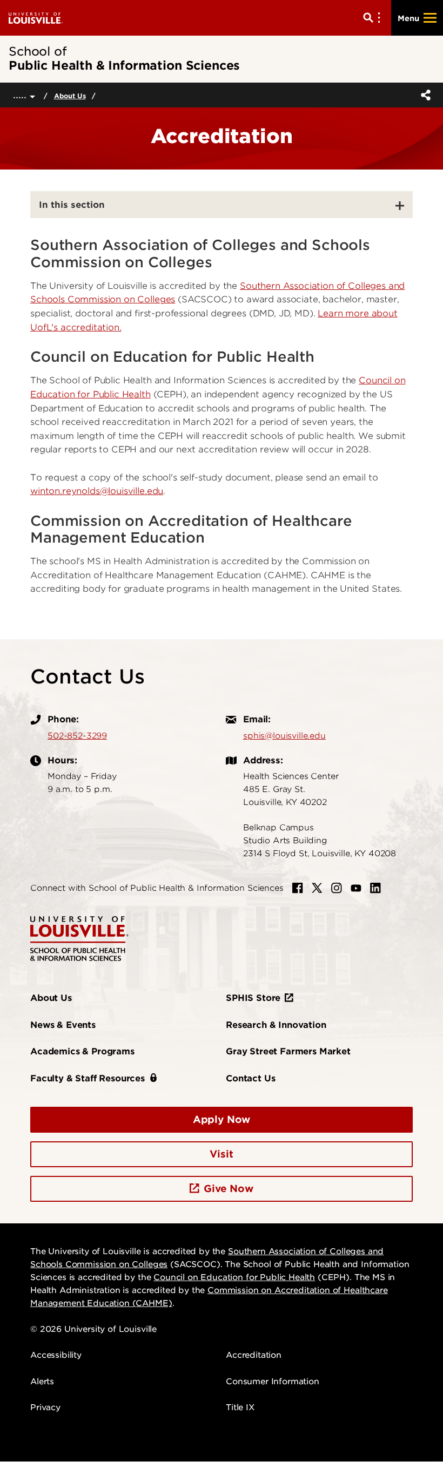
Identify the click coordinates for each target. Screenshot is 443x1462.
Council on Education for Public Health (234, 1277)
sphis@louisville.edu (284, 736)
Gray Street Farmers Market (288, 1051)
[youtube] (356, 888)
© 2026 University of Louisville (93, 1329)
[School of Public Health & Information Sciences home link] (79, 938)
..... (21, 94)
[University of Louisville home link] (36, 17)
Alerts (42, 1381)
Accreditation (253, 1355)
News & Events (63, 1025)
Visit (221, 1154)
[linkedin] (375, 888)
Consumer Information (272, 1381)
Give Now (228, 1188)
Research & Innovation (276, 1025)
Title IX (240, 1407)
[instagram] (336, 888)
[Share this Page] (423, 95)
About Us (70, 96)
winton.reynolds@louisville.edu (96, 491)
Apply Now (222, 1119)
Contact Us (250, 1078)
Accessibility (56, 1355)
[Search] (374, 18)
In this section (72, 204)
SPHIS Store (253, 998)
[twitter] (317, 888)
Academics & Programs (82, 1051)
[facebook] (297, 888)
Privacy (45, 1407)
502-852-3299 (77, 736)
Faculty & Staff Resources (87, 1078)
